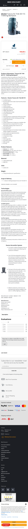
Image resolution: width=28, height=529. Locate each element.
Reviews (2, 479)
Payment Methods (5, 458)
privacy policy (19, 374)
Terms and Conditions (5, 444)
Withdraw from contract (10, 437)
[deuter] (14, 46)
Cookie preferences (5, 450)
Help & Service (4, 481)
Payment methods (6, 402)
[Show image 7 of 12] (15, 37)
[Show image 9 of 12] (19, 37)
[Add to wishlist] (23, 65)
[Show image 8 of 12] (17, 37)
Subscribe (14, 370)
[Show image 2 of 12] (4, 37)
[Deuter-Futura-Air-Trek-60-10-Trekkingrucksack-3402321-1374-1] (14, 26)
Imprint (2, 448)
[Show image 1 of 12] (2, 37)
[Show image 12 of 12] (25, 37)
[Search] (14, 5)
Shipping (3, 456)
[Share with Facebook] (22, 69)
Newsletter (3, 477)
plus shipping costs (21, 54)
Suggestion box (4, 471)
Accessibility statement (5, 452)
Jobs (2, 460)
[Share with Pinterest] (25, 69)
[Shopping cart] (24, 5)
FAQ (2, 469)
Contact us (7, 434)
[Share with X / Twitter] (23, 69)
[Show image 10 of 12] (21, 37)
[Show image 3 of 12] (6, 37)
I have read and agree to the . (12, 374)
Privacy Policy (4, 446)
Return (2, 475)
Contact (2, 467)
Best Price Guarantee (5, 473)
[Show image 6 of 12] (13, 37)
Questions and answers (8, 430)
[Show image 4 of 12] (8, 37)
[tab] (14, 314)
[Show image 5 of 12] (11, 37)
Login (4, 344)
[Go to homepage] (14, 2)
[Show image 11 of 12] (23, 37)
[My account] (21, 5)
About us (3, 454)
